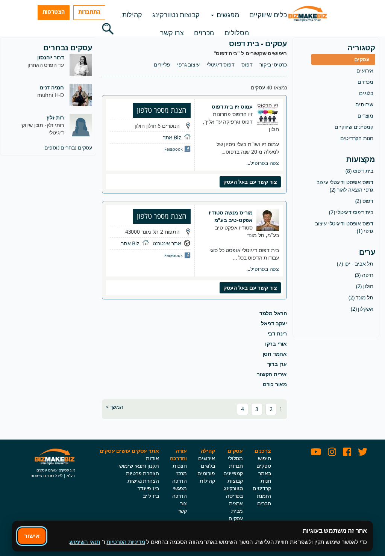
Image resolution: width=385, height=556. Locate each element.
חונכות (180, 465)
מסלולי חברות (235, 462)
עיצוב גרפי (188, 64)
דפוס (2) (364, 200)
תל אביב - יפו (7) (355, 263)
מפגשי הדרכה (179, 492)
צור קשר (182, 507)
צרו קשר (172, 32)
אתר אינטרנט (167, 243)
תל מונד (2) (361, 297)
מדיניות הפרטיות (125, 541)
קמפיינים (233, 473)
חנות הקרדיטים (356, 138)
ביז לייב (151, 495)
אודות (152, 458)
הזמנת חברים (264, 499)
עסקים (362, 59)
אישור (31, 535)
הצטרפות (53, 11)
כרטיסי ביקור (273, 64)
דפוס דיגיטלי (221, 64)
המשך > (114, 406)
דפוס (246, 64)
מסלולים (236, 32)
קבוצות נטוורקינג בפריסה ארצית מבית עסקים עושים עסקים (233, 507)
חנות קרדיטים (262, 484)
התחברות (89, 11)
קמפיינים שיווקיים (354, 126)
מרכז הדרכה (179, 477)
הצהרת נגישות (143, 480)
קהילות (132, 14)
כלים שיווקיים (267, 14)
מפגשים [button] (227, 14)
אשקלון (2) (362, 308)
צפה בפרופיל (262, 162)
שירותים (364, 104)
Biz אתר (172, 137)
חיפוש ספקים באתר (263, 466)
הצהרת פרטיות (142, 473)
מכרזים (204, 32)
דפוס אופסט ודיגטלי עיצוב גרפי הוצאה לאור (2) (345, 185)
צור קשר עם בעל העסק (250, 181)
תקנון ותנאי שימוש (139, 465)
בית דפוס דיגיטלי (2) (351, 212)
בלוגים (366, 93)
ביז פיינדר (148, 488)
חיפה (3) (364, 274)
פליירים (162, 64)
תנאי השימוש (85, 541)
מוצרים (365, 115)
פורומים (206, 473)
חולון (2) (364, 286)
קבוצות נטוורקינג (176, 14)
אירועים (364, 70)
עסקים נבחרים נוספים (68, 147)
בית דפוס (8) (359, 170)
